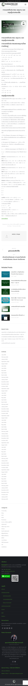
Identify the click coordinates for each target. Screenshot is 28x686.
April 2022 (3, 427)
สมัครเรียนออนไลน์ (7, 596)
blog (4, 22)
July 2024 (3, 366)
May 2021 (3, 452)
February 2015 (4, 499)
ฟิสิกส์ (2, 538)
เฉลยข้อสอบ (4, 547)
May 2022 (3, 424)
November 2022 (5, 411)
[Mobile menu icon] (25, 4)
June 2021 (3, 449)
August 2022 (4, 418)
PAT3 (2, 517)
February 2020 (4, 485)
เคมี (2, 544)
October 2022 (4, 413)
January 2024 (4, 379)
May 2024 (3, 370)
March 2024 (4, 375)
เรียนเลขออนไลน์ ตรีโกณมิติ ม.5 (17, 315)
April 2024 (3, 373)
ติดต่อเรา (3, 616)
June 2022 (3, 422)
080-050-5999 (6, 569)
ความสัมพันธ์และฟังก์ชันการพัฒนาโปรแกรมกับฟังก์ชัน (18, 290)
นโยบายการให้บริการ (5, 671)
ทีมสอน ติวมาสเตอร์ (7, 603)
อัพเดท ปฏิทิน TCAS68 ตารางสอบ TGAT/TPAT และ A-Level (18, 299)
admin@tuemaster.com (9, 571)
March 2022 (4, 429)
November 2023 (5, 384)
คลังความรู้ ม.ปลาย (5, 526)
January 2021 (4, 461)
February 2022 (4, 431)
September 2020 (5, 470)
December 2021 (5, 436)
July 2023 (3, 393)
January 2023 (4, 406)
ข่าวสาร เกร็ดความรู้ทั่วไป (8, 24)
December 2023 (5, 382)
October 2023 (4, 386)
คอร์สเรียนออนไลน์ (5, 592)
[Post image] (5, 274)
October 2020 (4, 467)
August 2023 (4, 391)
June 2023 (3, 395)
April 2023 (3, 400)
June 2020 (3, 476)
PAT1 (2, 515)
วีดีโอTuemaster (4, 542)
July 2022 (3, 420)
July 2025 (3, 355)
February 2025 (4, 357)
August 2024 (4, 364)
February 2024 (4, 377)
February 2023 (4, 404)
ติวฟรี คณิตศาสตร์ (5, 531)
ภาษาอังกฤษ (4, 540)
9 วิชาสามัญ (3, 511)
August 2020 (4, 472)
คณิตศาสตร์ (5, 26)
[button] (12, 664)
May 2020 (3, 479)
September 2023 (5, 388)
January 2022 (4, 434)
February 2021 (4, 458)
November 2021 (5, 438)
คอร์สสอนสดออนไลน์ (5, 606)
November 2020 (5, 465)
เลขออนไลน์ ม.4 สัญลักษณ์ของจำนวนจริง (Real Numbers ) (17, 273)
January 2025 (4, 359)
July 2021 (3, 447)
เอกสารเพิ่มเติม (4, 218)
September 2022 (5, 415)
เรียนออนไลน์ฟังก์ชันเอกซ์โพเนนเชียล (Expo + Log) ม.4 (18, 282)
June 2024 (3, 368)
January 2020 (4, 488)
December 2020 (5, 463)
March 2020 (4, 483)
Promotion (3, 520)
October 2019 (4, 494)
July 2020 (3, 474)
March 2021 (4, 456)
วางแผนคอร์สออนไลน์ (7, 599)
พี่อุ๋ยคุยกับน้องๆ (4, 533)
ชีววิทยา (3, 529)
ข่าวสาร (3, 609)
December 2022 (5, 409)
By (9, 226)
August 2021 (4, 445)
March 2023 (4, 402)
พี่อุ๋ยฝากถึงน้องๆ (5, 535)
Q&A (2, 613)
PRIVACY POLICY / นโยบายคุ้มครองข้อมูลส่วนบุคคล (12, 673)
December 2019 (5, 490)
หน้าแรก (3, 589)
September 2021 (5, 443)
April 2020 (3, 481)
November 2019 (5, 492)
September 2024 (5, 361)
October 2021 (4, 440)
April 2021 (3, 454)
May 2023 (3, 397)
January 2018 (4, 497)
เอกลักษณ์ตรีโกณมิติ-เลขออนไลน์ (18, 306)
